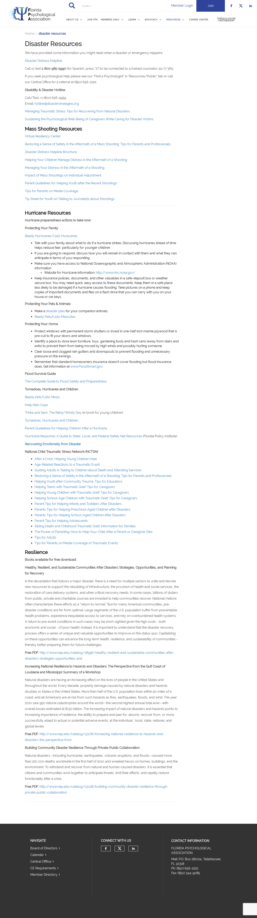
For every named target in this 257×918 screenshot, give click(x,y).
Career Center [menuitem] (198, 20)
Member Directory (43, 875)
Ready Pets (43, 317)
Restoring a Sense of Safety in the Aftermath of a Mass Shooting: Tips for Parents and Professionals (98, 144)
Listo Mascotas (64, 317)
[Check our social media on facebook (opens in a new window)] (105, 848)
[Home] (32, 13)
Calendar (37, 855)
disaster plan (56, 311)
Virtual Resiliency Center (43, 136)
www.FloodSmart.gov (86, 366)
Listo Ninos (51, 397)
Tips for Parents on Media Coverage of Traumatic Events (76, 543)
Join (211, 6)
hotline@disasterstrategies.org (57, 104)
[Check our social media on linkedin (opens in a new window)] (133, 848)
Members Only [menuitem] (110, 20)
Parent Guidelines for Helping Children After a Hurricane (66, 428)
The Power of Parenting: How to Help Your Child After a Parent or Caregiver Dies (94, 532)
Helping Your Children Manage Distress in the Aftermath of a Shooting (76, 160)
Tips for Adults (45, 537)
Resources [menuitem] (173, 20)
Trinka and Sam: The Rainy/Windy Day (53, 412)
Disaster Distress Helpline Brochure (51, 152)
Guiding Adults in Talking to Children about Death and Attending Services (88, 470)
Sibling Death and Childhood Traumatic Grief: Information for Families (85, 526)
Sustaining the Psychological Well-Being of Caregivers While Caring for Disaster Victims (89, 119)
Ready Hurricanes (38, 236)
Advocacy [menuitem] (151, 20)
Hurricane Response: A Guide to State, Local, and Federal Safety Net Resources (83, 436)
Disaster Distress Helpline (44, 61)
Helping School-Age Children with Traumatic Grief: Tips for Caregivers (86, 498)
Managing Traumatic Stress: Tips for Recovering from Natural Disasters (77, 111)
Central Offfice (40, 861)
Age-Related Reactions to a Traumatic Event (67, 464)
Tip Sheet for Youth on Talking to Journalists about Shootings (70, 199)
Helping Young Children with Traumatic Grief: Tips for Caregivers (82, 492)
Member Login (182, 5)
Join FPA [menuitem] (92, 20)
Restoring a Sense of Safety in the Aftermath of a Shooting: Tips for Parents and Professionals (103, 476)
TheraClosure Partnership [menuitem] (226, 20)
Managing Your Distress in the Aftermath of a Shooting (64, 168)
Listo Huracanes (65, 236)
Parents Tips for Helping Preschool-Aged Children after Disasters (82, 509)
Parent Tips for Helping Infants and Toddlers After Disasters (78, 504)
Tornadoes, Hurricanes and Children (51, 420)
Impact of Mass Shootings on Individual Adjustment (63, 175)
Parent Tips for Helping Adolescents (61, 521)
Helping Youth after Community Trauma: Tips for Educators (78, 481)
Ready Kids (33, 397)
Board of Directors (44, 848)
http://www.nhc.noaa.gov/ (115, 273)
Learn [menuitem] (132, 20)
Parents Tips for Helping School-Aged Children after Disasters (80, 515)
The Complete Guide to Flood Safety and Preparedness (66, 381)
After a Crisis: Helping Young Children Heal (66, 459)
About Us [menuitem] (72, 20)
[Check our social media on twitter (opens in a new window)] (119, 849)
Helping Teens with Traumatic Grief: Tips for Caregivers (75, 487)
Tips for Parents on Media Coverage (51, 191)
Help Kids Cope (36, 405)
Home (29, 33)
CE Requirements (43, 868)
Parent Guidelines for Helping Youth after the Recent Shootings (71, 183)
